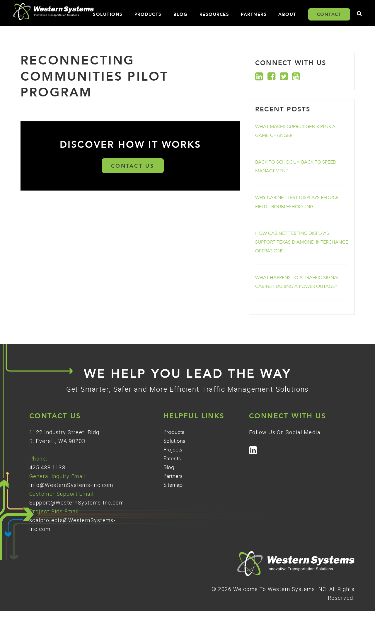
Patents (172, 458)
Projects (172, 449)
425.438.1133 (47, 467)
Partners (254, 14)
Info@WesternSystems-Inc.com (71, 485)
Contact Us (132, 166)
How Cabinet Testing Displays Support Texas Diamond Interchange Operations (301, 242)
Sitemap (173, 485)
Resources (214, 14)
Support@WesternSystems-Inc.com (76, 503)
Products (148, 14)
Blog (180, 14)
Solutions (108, 14)
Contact (329, 14)
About (287, 14)
